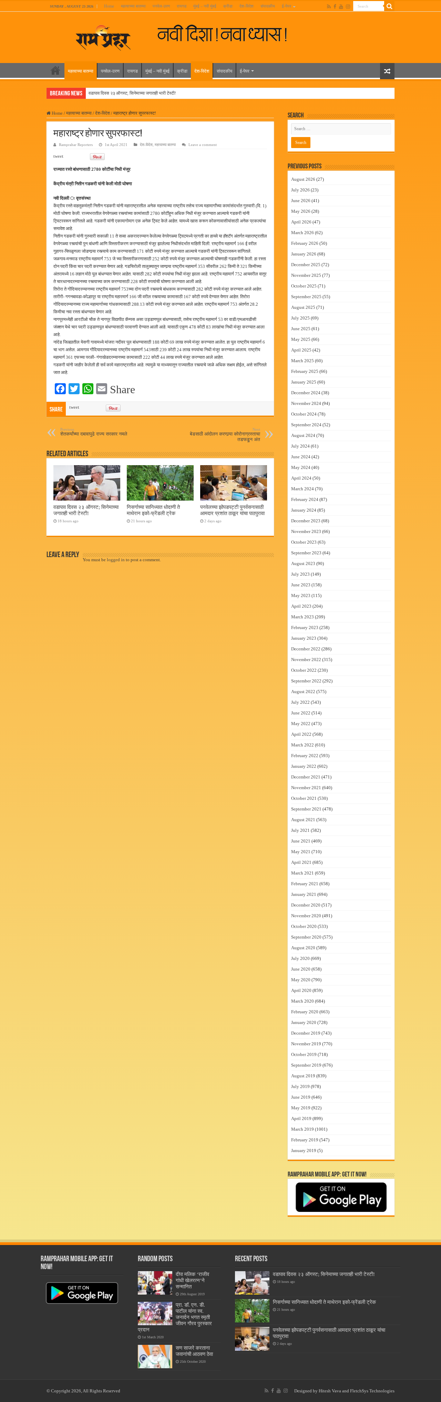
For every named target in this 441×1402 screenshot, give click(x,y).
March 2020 (302, 1001)
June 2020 (300, 969)
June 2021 (300, 841)
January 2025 (303, 382)
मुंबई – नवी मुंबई (204, 6)
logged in (116, 559)
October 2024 (304, 414)
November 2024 (306, 403)
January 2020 (303, 1022)
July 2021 (300, 830)
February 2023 (304, 627)
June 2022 (300, 712)
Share (122, 389)
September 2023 (306, 552)
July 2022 (300, 702)
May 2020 (300, 979)
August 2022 (303, 691)
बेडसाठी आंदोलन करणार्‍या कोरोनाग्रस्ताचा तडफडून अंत (225, 434)
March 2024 (302, 488)
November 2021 (306, 787)
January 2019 (303, 1150)
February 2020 (304, 1011)
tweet (58, 156)
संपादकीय (267, 6)
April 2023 (301, 606)
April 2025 (301, 350)
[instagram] (348, 6)
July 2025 (300, 318)
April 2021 (301, 862)
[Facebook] (335, 6)
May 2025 (300, 339)
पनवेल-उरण (161, 6)
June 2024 (300, 456)
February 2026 (304, 243)
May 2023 (300, 595)
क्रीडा (228, 6)
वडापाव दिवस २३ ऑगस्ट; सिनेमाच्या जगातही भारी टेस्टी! (132, 93)
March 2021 (302, 873)
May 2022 (300, 723)
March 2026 (302, 232)
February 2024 (304, 499)
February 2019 (304, 1139)
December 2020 (305, 905)
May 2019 (300, 1107)
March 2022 (302, 744)
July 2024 (300, 446)
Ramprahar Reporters (76, 145)
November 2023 (306, 531)
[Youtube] (341, 6)
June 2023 (300, 584)
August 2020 (303, 947)
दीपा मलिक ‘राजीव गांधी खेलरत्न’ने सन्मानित (192, 1280)
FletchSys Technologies (372, 1390)
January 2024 (303, 510)
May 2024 (300, 467)
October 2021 (304, 798)
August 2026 (303, 179)
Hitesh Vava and (334, 1390)
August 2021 (303, 819)
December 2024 (305, 392)
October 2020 (304, 926)
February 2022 (304, 755)
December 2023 (305, 520)
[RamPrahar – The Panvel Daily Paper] (103, 36)
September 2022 (306, 680)
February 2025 (304, 371)
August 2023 (303, 563)
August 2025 (303, 307)
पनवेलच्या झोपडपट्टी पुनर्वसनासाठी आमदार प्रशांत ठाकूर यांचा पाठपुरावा (232, 510)
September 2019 (306, 1065)
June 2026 (300, 200)
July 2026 (300, 189)
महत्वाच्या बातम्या (133, 6)
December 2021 (305, 777)
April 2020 (301, 990)
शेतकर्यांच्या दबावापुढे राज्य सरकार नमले (93, 432)
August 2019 (303, 1075)
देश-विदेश (246, 6)
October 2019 (304, 1054)
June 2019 (300, 1097)
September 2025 (306, 296)
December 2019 (305, 1033)
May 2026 (300, 211)
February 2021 (304, 883)
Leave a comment (202, 145)
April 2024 (301, 478)
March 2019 (302, 1129)
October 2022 (304, 670)
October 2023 (304, 542)
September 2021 (306, 809)
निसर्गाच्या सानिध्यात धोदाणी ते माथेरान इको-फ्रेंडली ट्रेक (153, 510)
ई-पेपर (286, 6)
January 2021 (303, 894)
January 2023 (303, 638)
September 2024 (306, 424)
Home (109, 6)
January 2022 (303, 766)
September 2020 (306, 937)
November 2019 (306, 1043)
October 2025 (304, 286)
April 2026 (301, 221)
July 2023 (300, 574)
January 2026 (303, 254)
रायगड (181, 6)
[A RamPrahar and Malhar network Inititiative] (227, 33)
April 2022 (301, 734)
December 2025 (305, 264)
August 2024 (303, 435)
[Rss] (328, 6)
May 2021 (300, 851)
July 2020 (300, 958)
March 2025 (302, 360)
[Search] (389, 6)
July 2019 (300, 1086)
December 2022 (305, 648)
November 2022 (306, 659)
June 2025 (300, 328)
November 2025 (306, 275)
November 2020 (306, 915)
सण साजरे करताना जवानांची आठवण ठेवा (194, 1351)
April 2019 (301, 1118)
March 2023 (302, 616)
